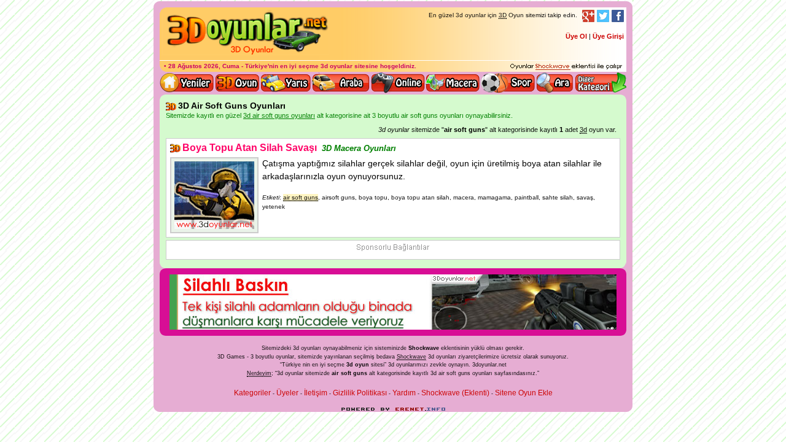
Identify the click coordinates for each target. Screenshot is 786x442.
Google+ (588, 16)
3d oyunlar (336, 66)
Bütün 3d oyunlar (237, 82)
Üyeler (287, 393)
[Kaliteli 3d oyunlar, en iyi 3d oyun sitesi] (246, 54)
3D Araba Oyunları (340, 82)
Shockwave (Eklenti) (455, 393)
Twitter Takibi (603, 16)
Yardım (404, 393)
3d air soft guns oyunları (461, 373)
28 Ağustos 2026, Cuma (203, 66)
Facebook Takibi (618, 16)
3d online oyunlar (398, 82)
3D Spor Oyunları (508, 82)
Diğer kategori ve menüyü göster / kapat (600, 82)
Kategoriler (252, 393)
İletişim (315, 393)
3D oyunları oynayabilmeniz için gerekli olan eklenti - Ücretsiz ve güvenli (566, 67)
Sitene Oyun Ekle (524, 393)
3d (391, 365)
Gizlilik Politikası (360, 393)
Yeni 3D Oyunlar (187, 82)
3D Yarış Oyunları (285, 82)
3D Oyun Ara (555, 82)
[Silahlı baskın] (393, 327)
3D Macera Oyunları (453, 82)
